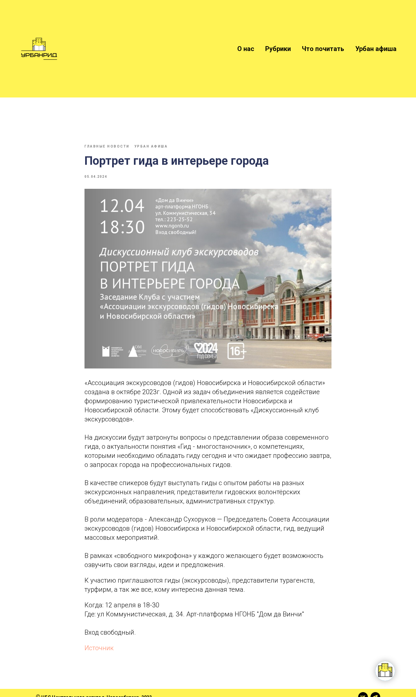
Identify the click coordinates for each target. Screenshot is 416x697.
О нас (245, 49)
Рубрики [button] (278, 49)
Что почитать (323, 49)
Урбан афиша (375, 49)
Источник (99, 648)
